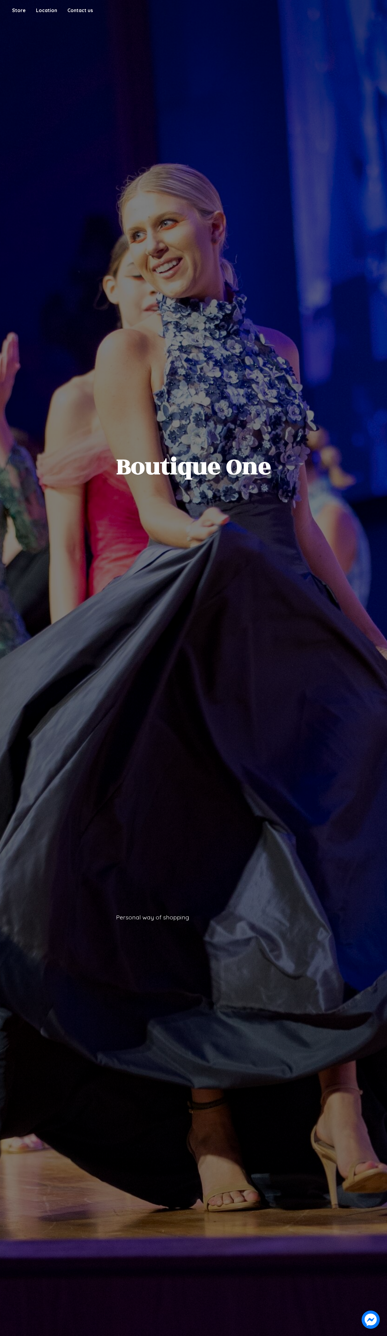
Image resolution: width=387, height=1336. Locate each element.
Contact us (80, 10)
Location (46, 10)
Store (19, 10)
